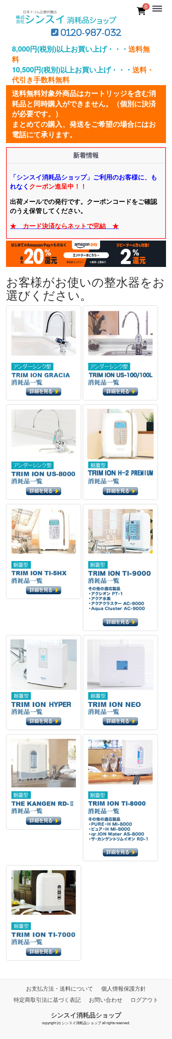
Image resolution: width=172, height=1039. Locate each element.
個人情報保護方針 (123, 988)
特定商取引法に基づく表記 (47, 999)
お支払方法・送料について (59, 988)
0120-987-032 (89, 32)
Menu (159, 4)
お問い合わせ (105, 999)
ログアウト (144, 999)
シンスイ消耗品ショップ (86, 1014)
